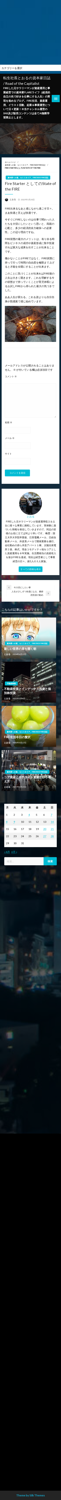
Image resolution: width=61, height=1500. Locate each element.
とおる (13, 199)
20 (44, 828)
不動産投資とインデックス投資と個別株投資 (27, 691)
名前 (8, 422)
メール (9, 438)
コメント (11, 376)
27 (44, 836)
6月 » (14, 851)
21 (52, 828)
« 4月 (7, 851)
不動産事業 (11, 683)
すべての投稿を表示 (30, 569)
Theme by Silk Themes (30, 1495)
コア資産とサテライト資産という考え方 (27, 779)
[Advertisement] (30, 32)
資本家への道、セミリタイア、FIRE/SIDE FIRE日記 (25, 165)
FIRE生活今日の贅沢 (17, 737)
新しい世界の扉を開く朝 (20, 648)
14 (52, 821)
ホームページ (10, 162)
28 (52, 836)
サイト (8, 453)
